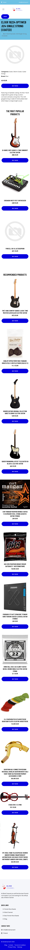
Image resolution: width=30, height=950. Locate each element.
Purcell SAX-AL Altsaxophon (15, 249)
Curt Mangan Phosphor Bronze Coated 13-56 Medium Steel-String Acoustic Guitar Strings (15, 514)
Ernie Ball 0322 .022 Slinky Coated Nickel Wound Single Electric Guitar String (15, 669)
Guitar (11, 71)
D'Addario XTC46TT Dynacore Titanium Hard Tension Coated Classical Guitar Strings (15, 616)
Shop (5, 16)
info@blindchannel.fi (23, 2)
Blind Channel (8, 912)
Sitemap (19, 947)
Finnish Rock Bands (10, 909)
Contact (10, 945)
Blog (5, 919)
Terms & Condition (20, 945)
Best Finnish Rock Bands (11, 916)
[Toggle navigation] (3, 9)
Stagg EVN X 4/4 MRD (15, 805)
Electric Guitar (17, 71)
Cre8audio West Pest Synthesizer (15, 200)
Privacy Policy (12, 947)
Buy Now (15, 86)
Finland (4, 2)
